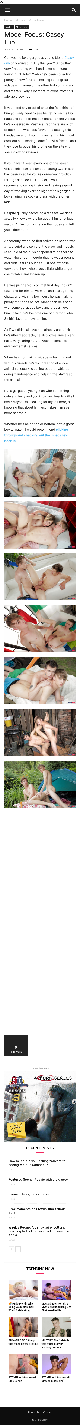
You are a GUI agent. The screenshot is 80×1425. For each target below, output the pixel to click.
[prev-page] (11, 1249)
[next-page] (18, 1249)
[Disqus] (40, 870)
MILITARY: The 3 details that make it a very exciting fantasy (55, 1344)
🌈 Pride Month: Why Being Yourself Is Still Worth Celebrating (21, 1307)
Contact (47, 1412)
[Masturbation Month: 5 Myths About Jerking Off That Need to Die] (56, 1290)
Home (8, 20)
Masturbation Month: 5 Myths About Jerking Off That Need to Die (56, 1307)
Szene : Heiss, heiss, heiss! (29, 1194)
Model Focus (36, 20)
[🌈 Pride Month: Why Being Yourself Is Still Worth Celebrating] (23, 1290)
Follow (16, 1036)
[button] (7, 10)
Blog (12, 1170)
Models (20, 20)
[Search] (74, 10)
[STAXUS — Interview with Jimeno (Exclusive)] (56, 1364)
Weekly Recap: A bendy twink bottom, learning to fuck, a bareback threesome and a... (39, 1231)
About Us (33, 1412)
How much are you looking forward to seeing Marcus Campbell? (37, 1163)
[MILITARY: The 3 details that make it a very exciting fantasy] (56, 1327)
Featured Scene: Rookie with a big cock (38, 1179)
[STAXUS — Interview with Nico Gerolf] (23, 1364)
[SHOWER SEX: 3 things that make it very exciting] (23, 1327)
